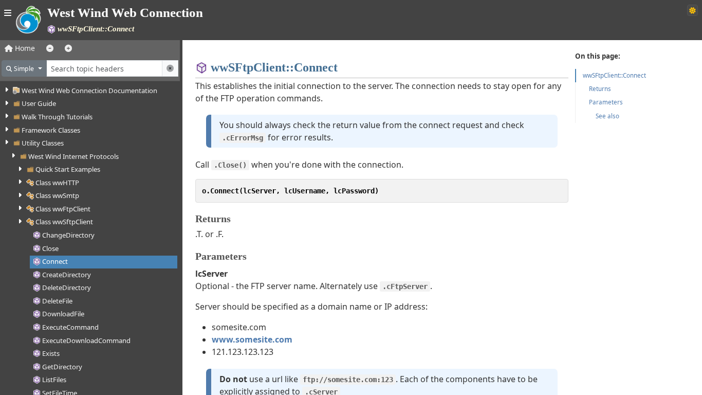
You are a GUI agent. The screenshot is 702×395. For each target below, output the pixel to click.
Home (24, 48)
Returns (600, 89)
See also (607, 116)
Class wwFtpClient (62, 208)
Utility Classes (43, 143)
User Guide (39, 103)
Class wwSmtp (57, 195)
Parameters (606, 102)
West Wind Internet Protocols (73, 156)
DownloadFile (63, 313)
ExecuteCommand (70, 327)
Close (50, 248)
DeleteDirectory (66, 287)
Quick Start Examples (67, 169)
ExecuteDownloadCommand (86, 340)
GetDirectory (62, 366)
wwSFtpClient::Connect (614, 75)
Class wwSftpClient (64, 221)
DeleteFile (57, 301)
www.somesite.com (252, 339)
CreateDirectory (66, 274)
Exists (51, 353)
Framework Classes (51, 130)
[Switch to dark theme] (692, 10)
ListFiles (54, 379)
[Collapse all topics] (50, 48)
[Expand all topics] (68, 48)
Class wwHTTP (57, 182)
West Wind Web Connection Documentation (89, 90)
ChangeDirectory (68, 235)
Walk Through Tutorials (57, 116)
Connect (55, 261)
